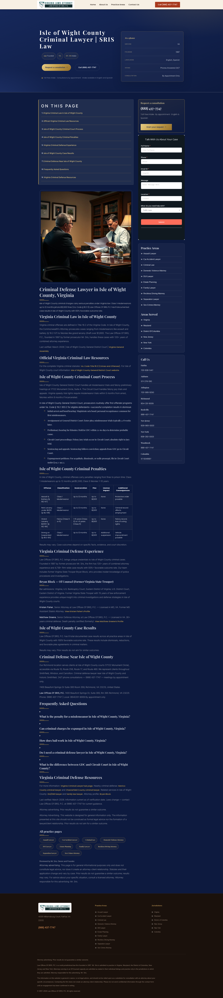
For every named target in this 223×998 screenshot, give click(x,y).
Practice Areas (118, 4)
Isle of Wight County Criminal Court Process (63, 129)
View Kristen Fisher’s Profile (77, 611)
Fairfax (144, 365)
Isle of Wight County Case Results (59, 153)
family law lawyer (75, 794)
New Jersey (145, 420)
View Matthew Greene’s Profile (109, 621)
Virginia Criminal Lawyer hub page (77, 786)
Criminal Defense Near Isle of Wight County (62, 161)
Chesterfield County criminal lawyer (83, 790)
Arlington (145, 387)
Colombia (145, 454)
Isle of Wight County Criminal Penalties (61, 137)
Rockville (145, 409)
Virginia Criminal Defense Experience (60, 145)
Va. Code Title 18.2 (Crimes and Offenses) (100, 366)
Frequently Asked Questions (56, 169)
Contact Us (133, 4)
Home (93, 4)
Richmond (145, 398)
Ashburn (144, 376)
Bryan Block (105, 794)
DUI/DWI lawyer (55, 794)
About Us (103, 4)
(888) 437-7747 (151, 108)
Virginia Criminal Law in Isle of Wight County (63, 113)
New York (145, 432)
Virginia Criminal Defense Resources (60, 177)
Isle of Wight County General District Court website (95, 370)
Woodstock (145, 443)
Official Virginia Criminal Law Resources (61, 121)
